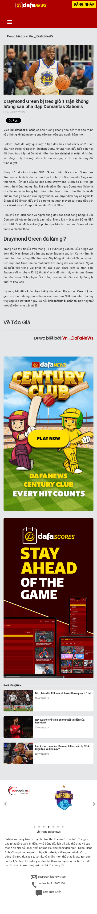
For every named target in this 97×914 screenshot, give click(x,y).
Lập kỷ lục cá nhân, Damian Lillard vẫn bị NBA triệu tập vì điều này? (62, 748)
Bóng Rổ (14, 706)
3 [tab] (43, 827)
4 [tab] (48, 827)
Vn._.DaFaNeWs (77, 338)
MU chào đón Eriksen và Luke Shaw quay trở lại (63, 693)
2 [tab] (39, 827)
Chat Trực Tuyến (52, 892)
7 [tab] (62, 827)
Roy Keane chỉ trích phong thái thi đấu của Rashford (60, 721)
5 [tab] (53, 827)
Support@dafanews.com (52, 877)
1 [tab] (34, 827)
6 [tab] (58, 827)
